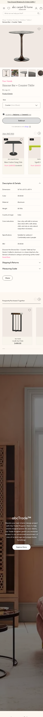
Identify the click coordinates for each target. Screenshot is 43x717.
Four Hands (7, 81)
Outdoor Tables (25, 20)
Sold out (21, 121)
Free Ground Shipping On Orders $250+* (21, 2)
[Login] (36, 8)
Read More (6, 257)
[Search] (38, 13)
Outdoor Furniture (13, 20)
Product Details (7, 94)
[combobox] (21, 13)
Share (7, 278)
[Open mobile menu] (4, 8)
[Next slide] (39, 133)
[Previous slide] (35, 133)
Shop (4, 20)
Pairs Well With (8, 133)
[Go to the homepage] (22, 10)
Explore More (21, 547)
